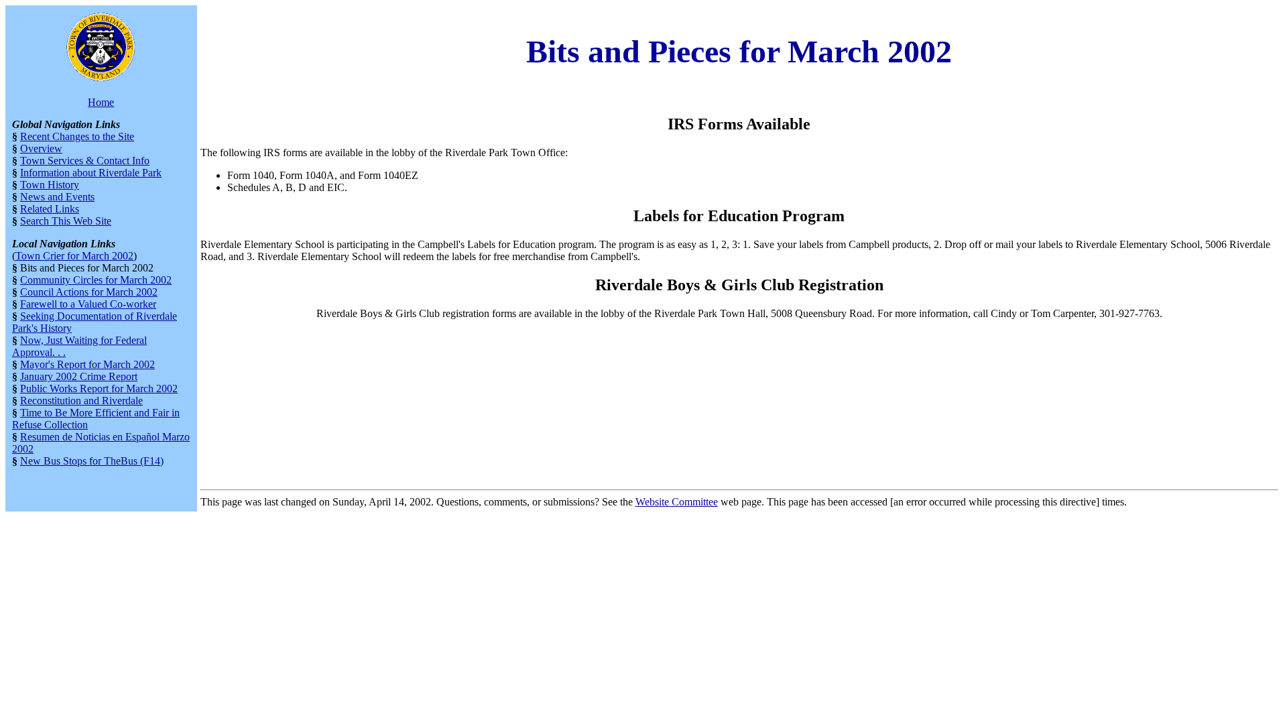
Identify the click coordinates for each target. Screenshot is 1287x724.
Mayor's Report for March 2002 (87, 364)
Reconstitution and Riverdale (81, 400)
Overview (41, 148)
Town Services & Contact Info (84, 160)
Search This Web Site (65, 221)
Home (101, 102)
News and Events (57, 196)
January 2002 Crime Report (78, 376)
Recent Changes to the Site (77, 136)
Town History (49, 184)
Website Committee (676, 501)
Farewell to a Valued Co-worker (88, 304)
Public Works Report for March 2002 (99, 388)
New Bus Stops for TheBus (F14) (92, 461)
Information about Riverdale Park (91, 172)
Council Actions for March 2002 (89, 292)
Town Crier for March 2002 (74, 255)
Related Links (49, 209)
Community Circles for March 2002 (96, 280)
